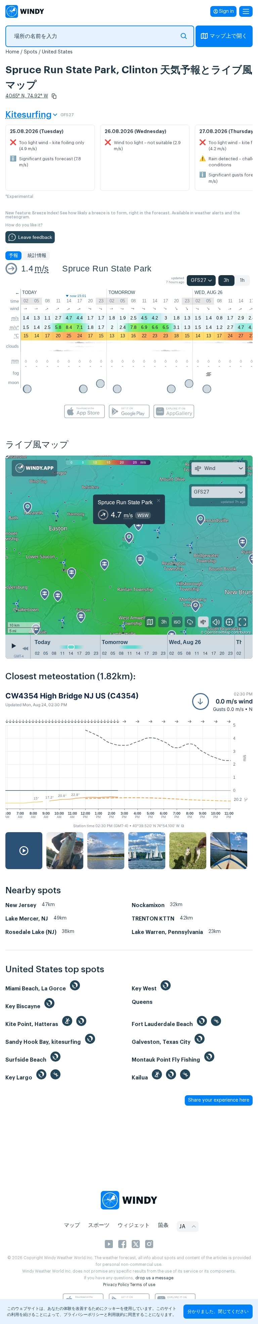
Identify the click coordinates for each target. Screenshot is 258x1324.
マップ (72, 1225)
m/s (42, 268)
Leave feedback (35, 237)
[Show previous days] (25, 648)
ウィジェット (134, 1225)
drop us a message (154, 1278)
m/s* (14, 327)
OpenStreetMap (217, 632)
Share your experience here (218, 1100)
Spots (30, 52)
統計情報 (37, 255)
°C (16, 335)
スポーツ (99, 1225)
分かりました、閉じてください (218, 1311)
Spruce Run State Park (107, 268)
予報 (13, 255)
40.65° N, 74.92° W (26, 96)
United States (57, 52)
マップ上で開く (228, 36)
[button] (54, 96)
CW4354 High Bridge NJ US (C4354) (72, 695)
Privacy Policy (116, 1285)
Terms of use (142, 1285)
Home (12, 52)
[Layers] (150, 621)
